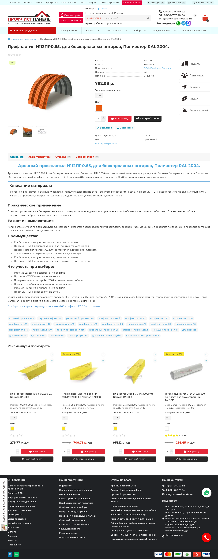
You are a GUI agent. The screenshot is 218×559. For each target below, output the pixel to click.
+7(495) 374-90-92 (173, 11)
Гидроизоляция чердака (124, 506)
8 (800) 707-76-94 (175, 490)
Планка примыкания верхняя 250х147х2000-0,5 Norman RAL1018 (81, 395)
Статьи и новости (69, 2)
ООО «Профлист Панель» (157, 68)
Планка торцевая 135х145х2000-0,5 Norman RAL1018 (133, 395)
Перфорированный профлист (76, 503)
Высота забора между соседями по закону (131, 500)
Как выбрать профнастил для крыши (132, 519)
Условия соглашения (20, 510)
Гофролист (65, 485)
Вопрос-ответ (87, 156)
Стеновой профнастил (72, 520)
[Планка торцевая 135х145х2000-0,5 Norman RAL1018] (134, 371)
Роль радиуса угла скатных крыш (130, 530)
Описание (17, 156)
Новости (12, 540)
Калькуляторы (68, 30)
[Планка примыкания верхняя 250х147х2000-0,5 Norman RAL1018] (83, 371)
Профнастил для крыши (73, 511)
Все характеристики (106, 143)
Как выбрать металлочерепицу (128, 514)
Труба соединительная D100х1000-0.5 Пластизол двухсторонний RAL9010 (185, 397)
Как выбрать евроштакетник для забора (134, 510)
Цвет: (98, 102)
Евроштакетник (68, 533)
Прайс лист (14, 544)
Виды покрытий (17, 519)
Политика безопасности (21, 506)
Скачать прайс (72, 15)
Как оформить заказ (19, 523)
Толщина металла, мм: (108, 90)
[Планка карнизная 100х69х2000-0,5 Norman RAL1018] (31, 371)
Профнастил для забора (73, 507)
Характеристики (39, 156)
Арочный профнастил (25, 39)
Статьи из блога (121, 480)
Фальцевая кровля (69, 528)
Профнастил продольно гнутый (77, 516)
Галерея (92, 2)
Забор (137, 30)
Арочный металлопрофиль (126, 490)
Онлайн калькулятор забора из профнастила (25, 487)
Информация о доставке (22, 501)
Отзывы (62, 156)
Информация (17, 480)
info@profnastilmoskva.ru (175, 18)
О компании (14, 2)
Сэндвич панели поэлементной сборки (133, 534)
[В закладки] (52, 354)
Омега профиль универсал (74, 498)
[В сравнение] (52, 360)
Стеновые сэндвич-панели (74, 524)
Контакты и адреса (132, 2)
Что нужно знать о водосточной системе (134, 539)
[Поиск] (148, 18)
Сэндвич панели (161, 30)
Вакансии (13, 527)
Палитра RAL (15, 493)
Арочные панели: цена (123, 485)
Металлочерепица (69, 494)
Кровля (90, 30)
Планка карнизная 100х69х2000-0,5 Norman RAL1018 (31, 395)
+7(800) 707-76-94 (173, 15)
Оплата (38, 2)
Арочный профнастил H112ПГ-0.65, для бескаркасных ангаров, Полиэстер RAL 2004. (109, 165)
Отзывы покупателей (109, 2)
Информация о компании (22, 497)
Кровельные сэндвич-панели (75, 490)
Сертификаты (51, 2)
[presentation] (8, 407)
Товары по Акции (71, 20)
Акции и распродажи (194, 30)
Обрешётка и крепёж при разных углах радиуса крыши (133, 524)
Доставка (27, 2)
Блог (82, 2)
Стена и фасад (114, 30)
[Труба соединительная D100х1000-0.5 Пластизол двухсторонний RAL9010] (186, 371)
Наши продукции (71, 480)
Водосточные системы (72, 537)
